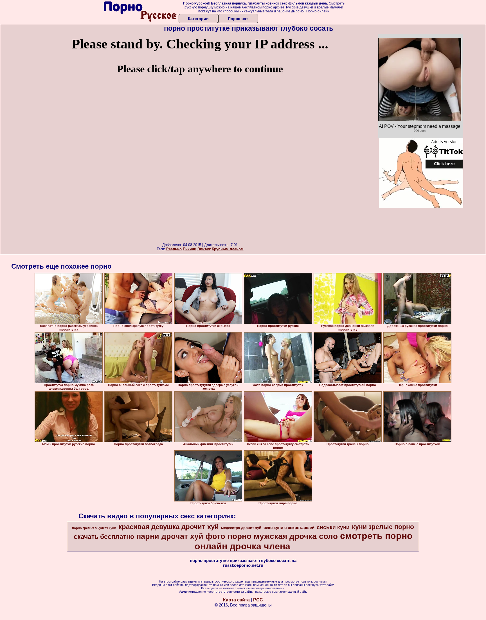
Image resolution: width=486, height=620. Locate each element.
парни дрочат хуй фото (180, 536)
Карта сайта (236, 599)
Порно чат (238, 18)
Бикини (189, 249)
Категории (198, 18)
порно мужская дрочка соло (283, 536)
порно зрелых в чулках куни (94, 528)
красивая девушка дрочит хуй (168, 526)
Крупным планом (228, 249)
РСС (258, 599)
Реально (174, 249)
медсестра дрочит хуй (241, 528)
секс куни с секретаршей (289, 527)
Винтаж (204, 249)
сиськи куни (333, 527)
